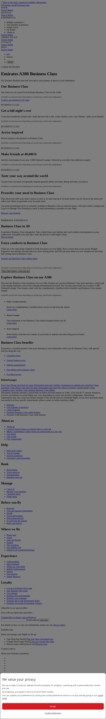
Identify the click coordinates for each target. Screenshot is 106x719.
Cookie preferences (53, 713)
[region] (53, 696)
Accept (53, 706)
